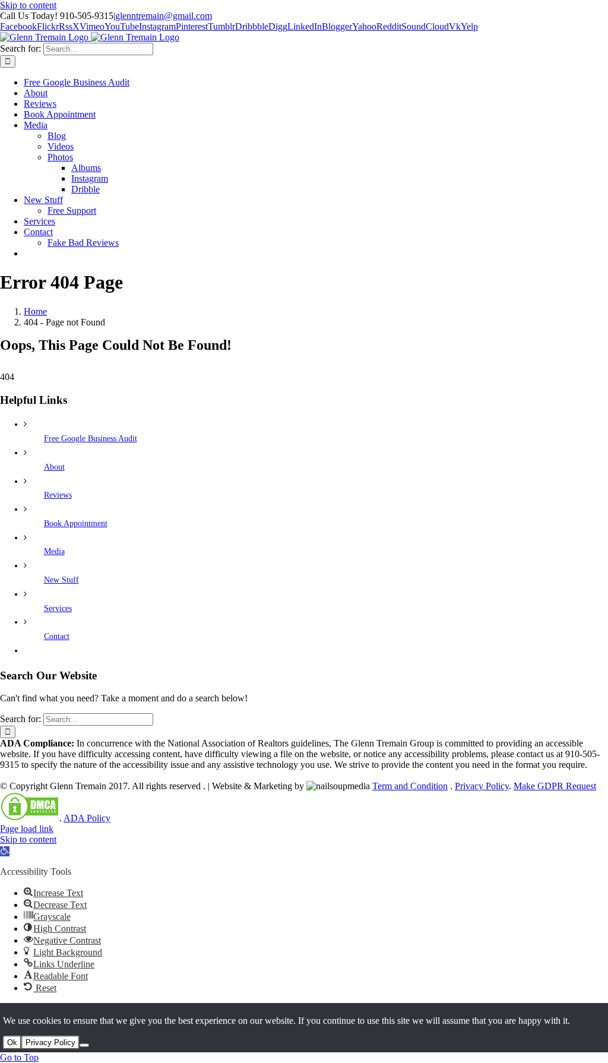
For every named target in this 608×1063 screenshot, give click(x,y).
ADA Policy (87, 818)
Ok (12, 1042)
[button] (5, 851)
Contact (56, 636)
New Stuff (61, 579)
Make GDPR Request (555, 786)
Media (54, 551)
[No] (84, 1045)
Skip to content (28, 5)
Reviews (58, 495)
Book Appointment (75, 523)
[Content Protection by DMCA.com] (29, 818)
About (54, 467)
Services (58, 608)
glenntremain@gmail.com (163, 16)
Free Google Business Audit (90, 438)
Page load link (26, 829)
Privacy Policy (482, 786)
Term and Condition (410, 786)
